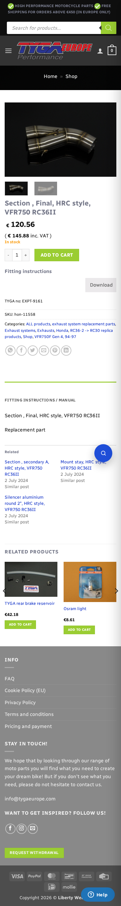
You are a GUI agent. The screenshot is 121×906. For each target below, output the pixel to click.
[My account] (100, 51)
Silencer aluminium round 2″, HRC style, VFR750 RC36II (25, 503)
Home (50, 76)
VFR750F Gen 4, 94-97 (55, 336)
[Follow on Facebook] (10, 829)
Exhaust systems (20, 330)
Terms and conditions (29, 714)
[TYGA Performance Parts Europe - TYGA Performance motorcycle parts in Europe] (54, 51)
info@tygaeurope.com (30, 799)
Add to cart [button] (20, 624)
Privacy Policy (20, 702)
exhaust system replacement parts (83, 324)
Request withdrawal (34, 852)
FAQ (10, 679)
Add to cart (57, 255)
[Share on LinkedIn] (66, 350)
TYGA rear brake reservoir (30, 603)
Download (101, 285)
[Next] (106, 139)
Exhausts (45, 330)
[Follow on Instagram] (21, 829)
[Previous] (14, 139)
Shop (71, 76)
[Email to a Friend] (44, 350)
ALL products (38, 324)
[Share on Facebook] (21, 350)
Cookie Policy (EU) (25, 690)
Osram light (75, 608)
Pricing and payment (28, 726)
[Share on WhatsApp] (10, 350)
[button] (8, 50)
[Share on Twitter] (33, 350)
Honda (62, 330)
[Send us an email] (33, 829)
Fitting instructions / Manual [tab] (40, 400)
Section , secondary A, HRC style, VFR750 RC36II (27, 468)
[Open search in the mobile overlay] (61, 28)
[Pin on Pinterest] (55, 350)
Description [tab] (19, 387)
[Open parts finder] (103, 453)
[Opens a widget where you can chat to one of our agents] (98, 895)
